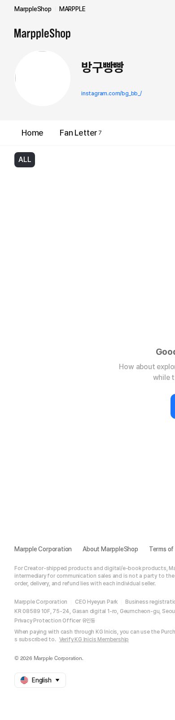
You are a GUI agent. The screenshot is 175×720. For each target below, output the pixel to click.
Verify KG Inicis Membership (94, 639)
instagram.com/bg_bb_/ (111, 93)
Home (33, 132)
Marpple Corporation (43, 549)
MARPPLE (72, 9)
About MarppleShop (110, 549)
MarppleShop (33, 9)
